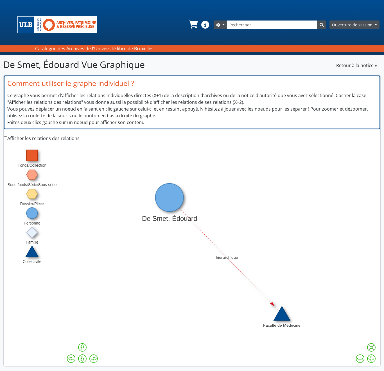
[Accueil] (59, 24)
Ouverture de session (353, 25)
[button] (193, 25)
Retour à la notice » (356, 65)
